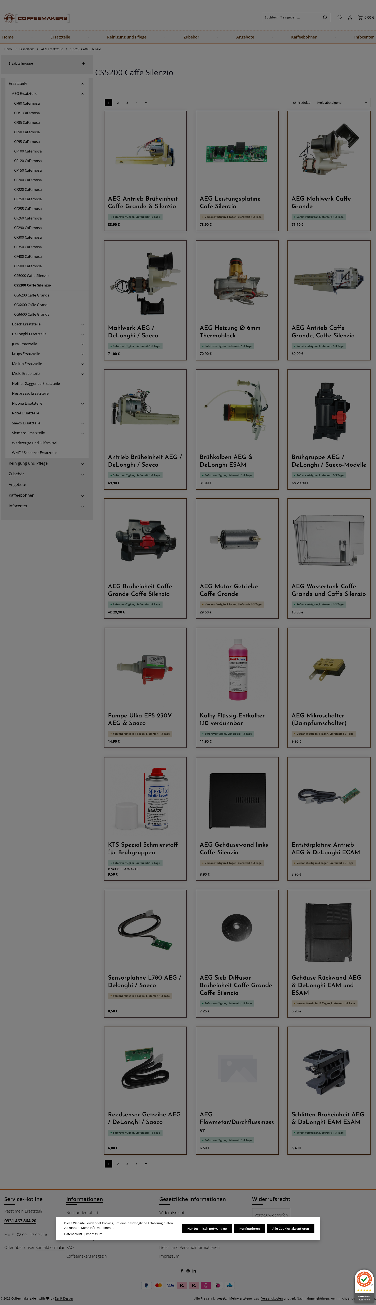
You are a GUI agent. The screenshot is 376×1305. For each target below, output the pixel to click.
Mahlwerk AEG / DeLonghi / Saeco (133, 332)
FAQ (70, 1247)
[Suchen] (325, 17)
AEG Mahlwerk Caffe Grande (321, 203)
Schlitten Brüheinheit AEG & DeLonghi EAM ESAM (328, 1119)
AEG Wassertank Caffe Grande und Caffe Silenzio (329, 590)
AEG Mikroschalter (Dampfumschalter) (319, 720)
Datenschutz (73, 1234)
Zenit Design (64, 1298)
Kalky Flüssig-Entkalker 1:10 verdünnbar (232, 720)
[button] (82, 83)
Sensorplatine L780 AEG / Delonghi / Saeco (144, 982)
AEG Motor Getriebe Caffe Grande (229, 590)
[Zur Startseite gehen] (32, 17)
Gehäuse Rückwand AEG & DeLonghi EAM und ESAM (326, 985)
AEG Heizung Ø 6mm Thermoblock (230, 332)
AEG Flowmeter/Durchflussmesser (237, 1122)
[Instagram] (188, 1272)
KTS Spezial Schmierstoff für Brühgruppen (143, 849)
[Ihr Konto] (350, 17)
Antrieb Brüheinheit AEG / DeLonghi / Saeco (145, 461)
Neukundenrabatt (82, 1212)
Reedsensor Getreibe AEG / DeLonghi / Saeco (144, 1119)
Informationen (84, 1199)
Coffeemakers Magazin (86, 1256)
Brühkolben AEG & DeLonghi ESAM (226, 461)
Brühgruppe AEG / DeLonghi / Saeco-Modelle (329, 461)
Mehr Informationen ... (97, 1228)
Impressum (169, 1256)
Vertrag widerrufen (271, 1215)
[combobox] (291, 17)
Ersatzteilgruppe (21, 63)
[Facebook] (182, 1272)
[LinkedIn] (194, 1272)
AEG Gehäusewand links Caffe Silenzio (234, 849)
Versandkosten (272, 1298)
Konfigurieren (249, 1228)
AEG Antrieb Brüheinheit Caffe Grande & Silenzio (143, 203)
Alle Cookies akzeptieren (290, 1228)
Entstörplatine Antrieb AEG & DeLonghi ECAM (326, 849)
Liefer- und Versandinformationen (189, 1247)
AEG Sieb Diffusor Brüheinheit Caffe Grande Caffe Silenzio (236, 985)
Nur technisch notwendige (207, 1228)
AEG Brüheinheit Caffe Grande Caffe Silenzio (140, 590)
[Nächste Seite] (136, 102)
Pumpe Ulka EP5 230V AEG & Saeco (140, 720)
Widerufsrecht (171, 1212)
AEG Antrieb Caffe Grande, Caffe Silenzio (323, 332)
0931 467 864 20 (20, 1221)
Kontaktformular (50, 1247)
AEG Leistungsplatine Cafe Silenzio (230, 203)
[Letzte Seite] (146, 102)
